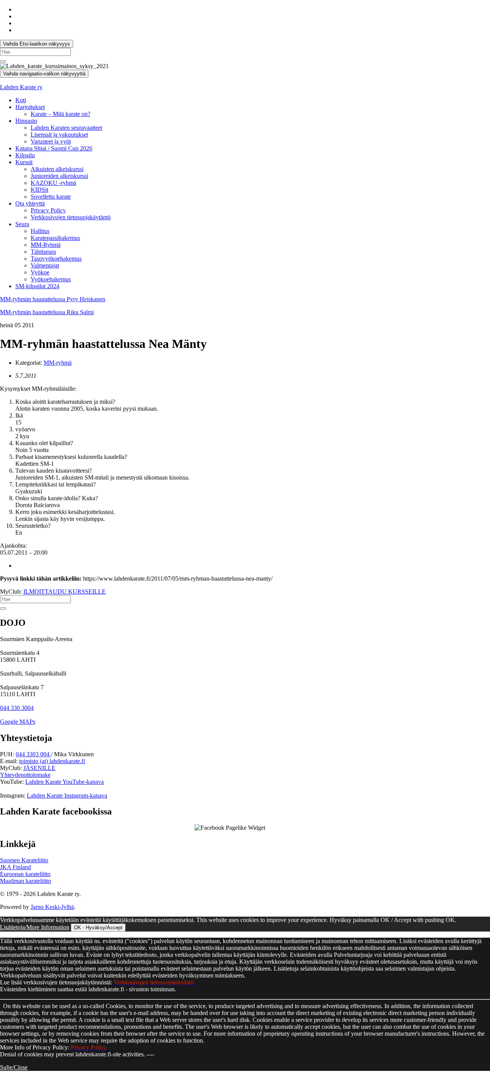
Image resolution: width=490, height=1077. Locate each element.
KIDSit (39, 189)
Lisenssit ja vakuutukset (59, 134)
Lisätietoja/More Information (34, 927)
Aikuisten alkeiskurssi (57, 169)
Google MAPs (17, 721)
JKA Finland (15, 867)
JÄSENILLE (39, 768)
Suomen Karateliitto (24, 860)
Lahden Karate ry (21, 87)
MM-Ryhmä (45, 245)
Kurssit (24, 162)
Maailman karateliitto (25, 881)
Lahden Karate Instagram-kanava (67, 795)
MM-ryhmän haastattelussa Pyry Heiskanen (52, 299)
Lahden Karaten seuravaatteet (66, 127)
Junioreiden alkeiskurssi (59, 176)
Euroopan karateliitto (25, 874)
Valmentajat (45, 265)
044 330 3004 (17, 708)
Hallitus (40, 231)
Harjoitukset (30, 107)
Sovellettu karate (51, 196)
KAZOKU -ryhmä (53, 183)
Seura (22, 224)
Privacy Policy (48, 210)
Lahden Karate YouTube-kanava (64, 781)
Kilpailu (25, 155)
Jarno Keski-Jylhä (52, 907)
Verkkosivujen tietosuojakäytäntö (71, 217)
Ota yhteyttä (30, 203)
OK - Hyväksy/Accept (98, 927)
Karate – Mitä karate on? (60, 114)
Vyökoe (40, 272)
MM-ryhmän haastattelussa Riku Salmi (47, 312)
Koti (20, 100)
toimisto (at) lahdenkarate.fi (52, 761)
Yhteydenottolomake (25, 775)
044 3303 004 (33, 754)
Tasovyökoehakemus (56, 258)
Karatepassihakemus (55, 238)
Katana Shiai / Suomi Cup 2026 (53, 148)
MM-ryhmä (58, 362)
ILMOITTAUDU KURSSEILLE (64, 591)
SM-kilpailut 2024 (37, 286)
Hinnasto (26, 120)
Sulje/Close (14, 1067)
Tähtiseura (43, 251)
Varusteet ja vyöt (51, 141)
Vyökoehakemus (51, 279)
